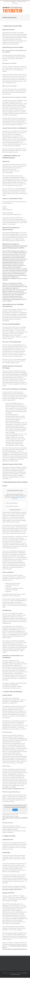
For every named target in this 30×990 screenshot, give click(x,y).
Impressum (15, 498)
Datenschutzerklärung (19, 497)
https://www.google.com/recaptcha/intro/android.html (14, 949)
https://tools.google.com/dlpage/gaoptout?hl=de (13, 788)
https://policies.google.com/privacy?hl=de (12, 889)
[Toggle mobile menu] (27, 7)
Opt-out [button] (15, 809)
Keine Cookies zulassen (12, 506)
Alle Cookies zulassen (11, 503)
